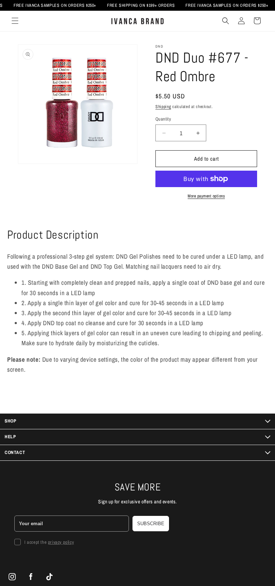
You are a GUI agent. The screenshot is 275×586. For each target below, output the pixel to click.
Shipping (163, 106)
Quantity (163, 119)
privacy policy (61, 542)
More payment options (206, 196)
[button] (15, 21)
